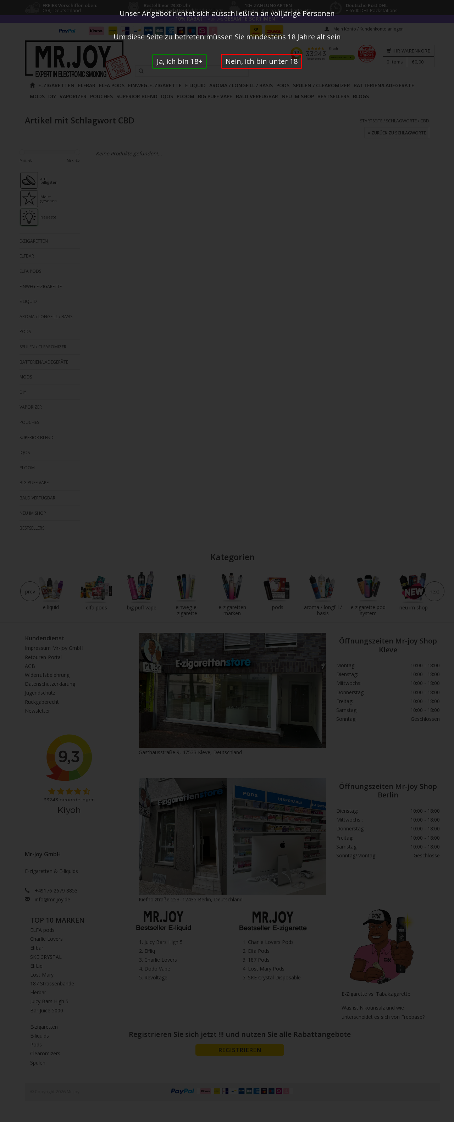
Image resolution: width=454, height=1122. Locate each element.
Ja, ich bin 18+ (179, 61)
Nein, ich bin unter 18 (262, 61)
